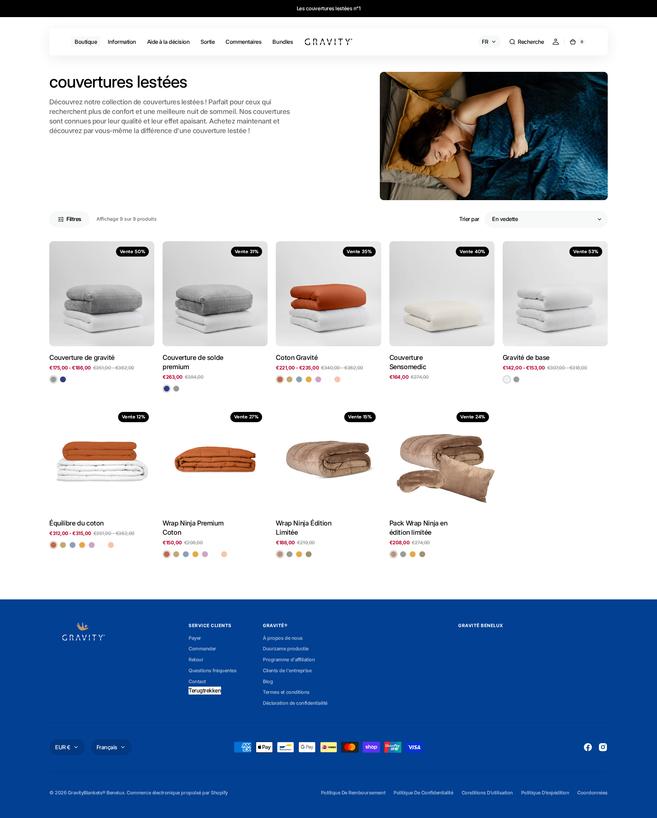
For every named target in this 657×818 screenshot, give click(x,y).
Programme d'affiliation (289, 659)
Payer (195, 638)
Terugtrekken (205, 690)
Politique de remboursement (353, 792)
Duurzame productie (285, 648)
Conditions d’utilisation (487, 792)
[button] (526, 41)
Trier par (469, 219)
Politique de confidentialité (423, 792)
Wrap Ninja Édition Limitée (303, 527)
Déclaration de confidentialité (295, 703)
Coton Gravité (297, 357)
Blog (268, 681)
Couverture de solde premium (193, 362)
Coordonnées (592, 792)
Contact (197, 681)
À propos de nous (282, 638)
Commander (202, 648)
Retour (196, 659)
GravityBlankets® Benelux (96, 792)
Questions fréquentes (212, 670)
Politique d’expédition (545, 792)
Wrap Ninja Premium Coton (193, 527)
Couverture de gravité (82, 357)
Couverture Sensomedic (407, 362)
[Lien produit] (101, 317)
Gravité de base (526, 357)
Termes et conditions (286, 692)
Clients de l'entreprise (287, 670)
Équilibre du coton (76, 523)
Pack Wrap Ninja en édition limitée (418, 527)
